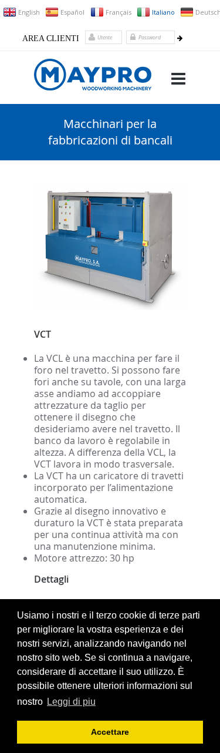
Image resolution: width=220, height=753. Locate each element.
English (28, 12)
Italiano (163, 12)
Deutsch (207, 12)
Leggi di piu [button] (71, 702)
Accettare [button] (110, 732)
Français (118, 12)
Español (71, 12)
